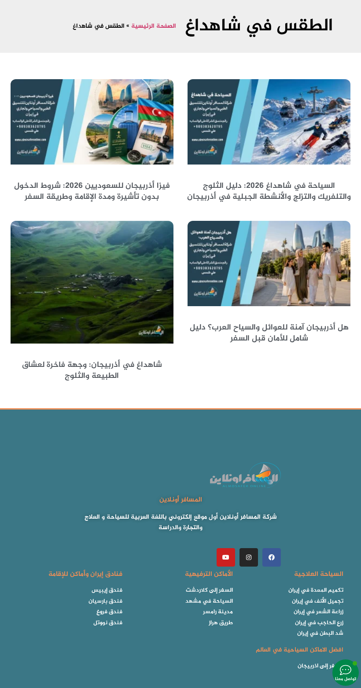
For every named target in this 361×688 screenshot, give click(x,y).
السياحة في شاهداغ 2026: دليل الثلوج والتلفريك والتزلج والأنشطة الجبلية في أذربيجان (269, 191)
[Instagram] (248, 557)
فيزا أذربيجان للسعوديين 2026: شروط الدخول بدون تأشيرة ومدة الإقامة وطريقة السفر (92, 191)
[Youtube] (226, 557)
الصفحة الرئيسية (153, 26)
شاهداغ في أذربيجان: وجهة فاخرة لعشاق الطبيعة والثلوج (92, 371)
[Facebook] (271, 557)
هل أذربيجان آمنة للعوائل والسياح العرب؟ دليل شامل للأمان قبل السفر (269, 333)
